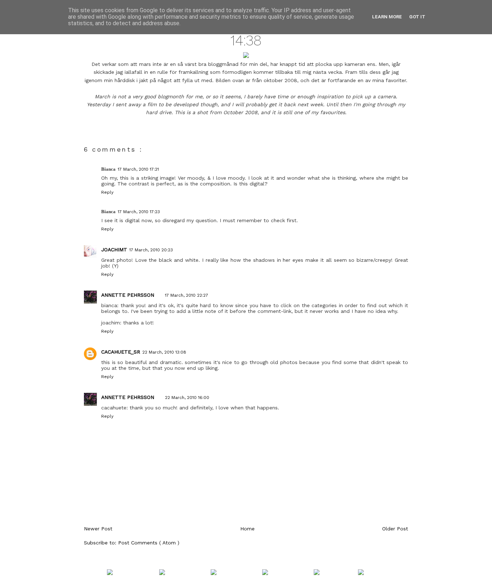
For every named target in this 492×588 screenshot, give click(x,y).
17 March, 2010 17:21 (138, 169)
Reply (107, 192)
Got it (417, 16)
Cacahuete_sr (120, 352)
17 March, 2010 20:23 (151, 249)
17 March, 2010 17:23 (139, 211)
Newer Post (98, 528)
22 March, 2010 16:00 (187, 397)
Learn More (387, 16)
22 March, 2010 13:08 (164, 352)
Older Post (395, 528)
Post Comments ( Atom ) (148, 543)
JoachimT (114, 249)
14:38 (246, 40)
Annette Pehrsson (127, 295)
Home (247, 528)
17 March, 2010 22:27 (186, 295)
